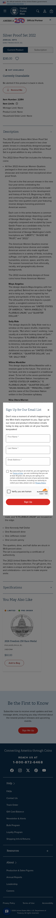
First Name (13, 436)
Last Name (13, 448)
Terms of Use (18, 473)
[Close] (48, 410)
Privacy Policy (40, 483)
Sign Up (28, 502)
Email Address (14, 459)
